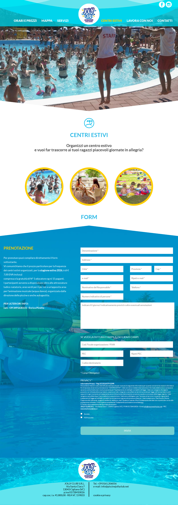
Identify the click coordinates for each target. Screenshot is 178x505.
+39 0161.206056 (107, 483)
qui (142, 402)
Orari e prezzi (25, 20)
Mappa (46, 20)
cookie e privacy (101, 495)
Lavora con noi (140, 20)
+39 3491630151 (18, 307)
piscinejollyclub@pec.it (89, 408)
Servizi (63, 20)
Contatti (165, 20)
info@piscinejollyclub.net (153, 406)
